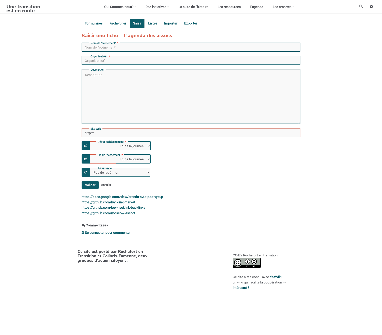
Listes (152, 23)
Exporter (190, 23)
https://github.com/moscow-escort (108, 213)
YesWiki (276, 277)
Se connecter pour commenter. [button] (107, 233)
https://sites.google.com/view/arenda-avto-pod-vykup (122, 197)
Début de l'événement (111, 141)
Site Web (96, 128)
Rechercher (117, 23)
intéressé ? (241, 288)
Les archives (282, 7)
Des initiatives (155, 7)
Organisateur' (99, 56)
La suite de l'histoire (193, 7)
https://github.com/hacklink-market (108, 202)
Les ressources (229, 7)
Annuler (106, 185)
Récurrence (105, 168)
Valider (90, 185)
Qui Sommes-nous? (119, 7)
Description (97, 69)
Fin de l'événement (109, 155)
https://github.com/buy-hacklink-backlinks (113, 207)
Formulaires (94, 23)
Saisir (137, 23)
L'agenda (256, 7)
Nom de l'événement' (103, 43)
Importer (170, 23)
